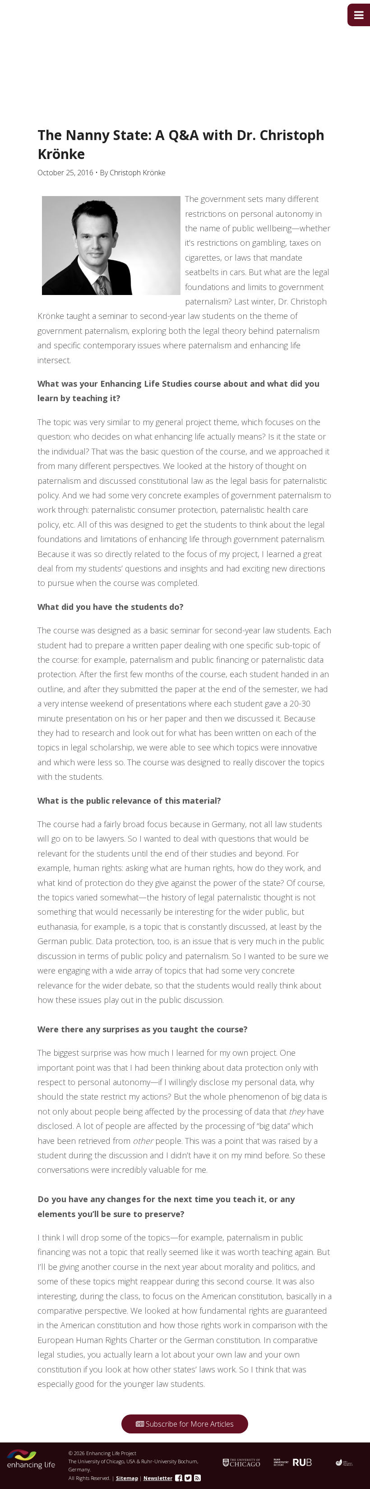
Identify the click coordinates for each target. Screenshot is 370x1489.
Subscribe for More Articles (189, 1424)
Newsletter (157, 1478)
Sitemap (127, 1478)
